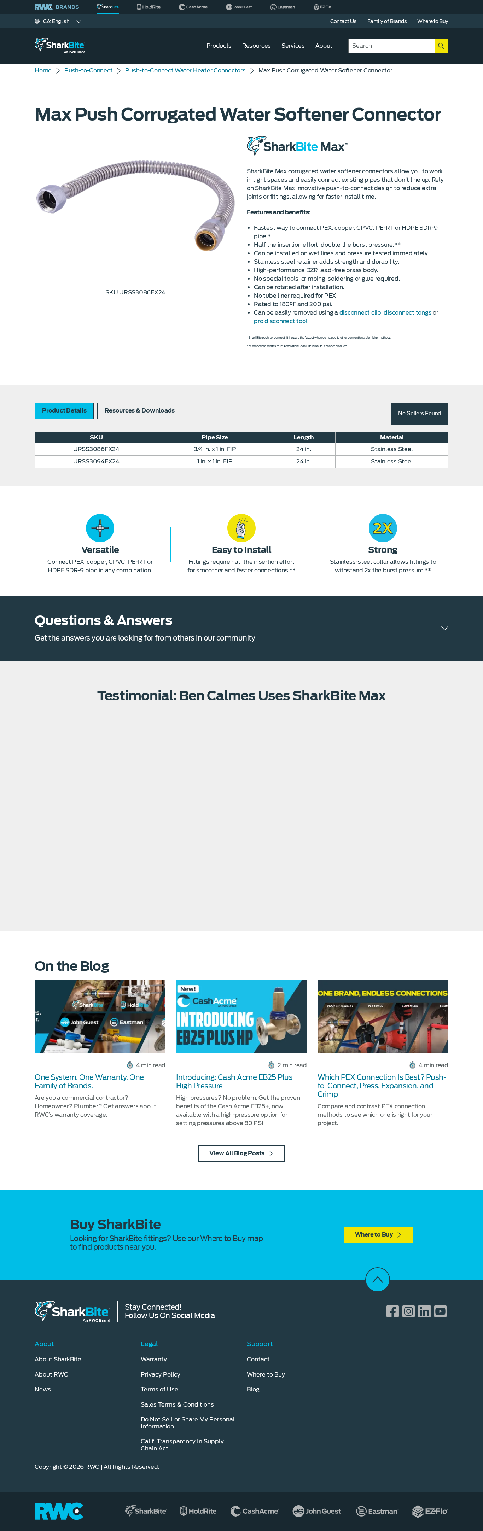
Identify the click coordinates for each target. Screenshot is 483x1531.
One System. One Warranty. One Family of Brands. (89, 1081)
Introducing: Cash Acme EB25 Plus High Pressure (234, 1081)
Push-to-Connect (88, 70)
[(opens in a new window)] (149, 7)
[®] (108, 7)
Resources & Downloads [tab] (140, 410)
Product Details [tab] (64, 410)
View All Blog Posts (236, 1153)
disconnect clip (360, 312)
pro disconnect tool (280, 321)
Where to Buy (374, 1234)
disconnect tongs (407, 312)
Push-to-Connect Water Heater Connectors (185, 70)
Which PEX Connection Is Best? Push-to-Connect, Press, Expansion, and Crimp (382, 1086)
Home (43, 70)
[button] (419, 414)
